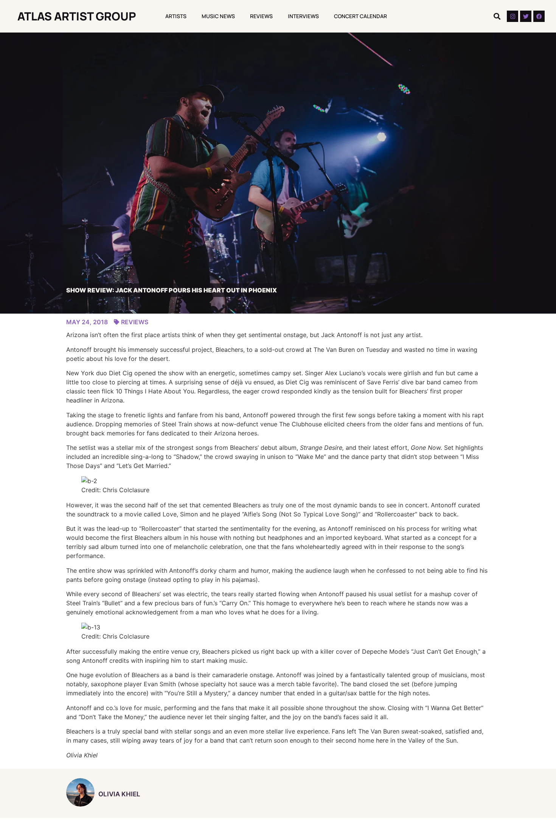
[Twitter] (525, 16)
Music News (218, 16)
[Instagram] (512, 16)
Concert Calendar (360, 16)
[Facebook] (539, 16)
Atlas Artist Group (76, 16)
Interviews (303, 16)
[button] (497, 16)
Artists (175, 16)
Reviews (261, 16)
